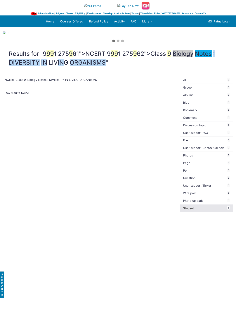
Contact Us (200, 13)
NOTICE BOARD (171, 13)
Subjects (59, 13)
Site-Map (107, 13)
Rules (157, 13)
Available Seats (122, 13)
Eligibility (80, 13)
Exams (135, 13)
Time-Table (146, 13)
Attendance (187, 13)
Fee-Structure (94, 13)
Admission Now (46, 13)
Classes (69, 13)
